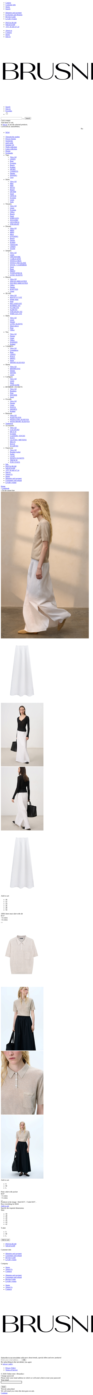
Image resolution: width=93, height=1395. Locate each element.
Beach (12, 165)
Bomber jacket (15, 452)
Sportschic (9, 141)
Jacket (12, 454)
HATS (12, 438)
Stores (7, 35)
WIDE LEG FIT (16, 314)
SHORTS (13, 409)
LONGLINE (14, 385)
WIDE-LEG (14, 218)
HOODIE (13, 395)
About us (8, 31)
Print (11, 301)
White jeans (14, 299)
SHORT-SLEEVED (17, 362)
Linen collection (11, 149)
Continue (4, 1393)
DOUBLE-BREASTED (19, 283)
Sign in (8, 37)
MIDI (12, 232)
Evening (13, 163)
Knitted (12, 167)
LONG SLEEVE (16, 275)
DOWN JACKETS (17, 458)
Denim (7, 151)
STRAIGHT (14, 224)
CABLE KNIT (15, 259)
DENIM (13, 192)
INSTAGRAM (10, 23)
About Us (8, 474)
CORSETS (14, 171)
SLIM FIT (13, 310)
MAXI (12, 188)
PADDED (13, 342)
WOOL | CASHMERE (18, 265)
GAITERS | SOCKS (17, 436)
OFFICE (13, 196)
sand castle (9, 143)
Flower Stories (10, 139)
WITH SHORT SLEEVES (20, 421)
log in (5, 125)
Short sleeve (14, 326)
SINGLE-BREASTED (18, 281)
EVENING (14, 236)
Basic (12, 269)
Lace (11, 177)
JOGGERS (14, 220)
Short (12, 383)
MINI (12, 230)
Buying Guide (10, 17)
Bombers (13, 391)
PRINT (12, 271)
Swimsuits (9, 153)
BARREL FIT (15, 306)
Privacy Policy (10, 1368)
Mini (11, 184)
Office (12, 212)
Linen (12, 200)
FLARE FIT (14, 308)
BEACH (13, 432)
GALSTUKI (14, 430)
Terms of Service (11, 1370)
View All (13, 157)
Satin (12, 202)
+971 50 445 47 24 (12, 27)
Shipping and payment (13, 13)
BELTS (13, 442)
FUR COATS (15, 462)
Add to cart (5, 1206)
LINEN (13, 159)
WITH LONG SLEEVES (19, 419)
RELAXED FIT (16, 304)
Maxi (12, 234)
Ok (24, 1360)
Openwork (14, 245)
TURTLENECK (16, 273)
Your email (5, 1380)
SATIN (12, 249)
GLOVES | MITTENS (18, 440)
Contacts (8, 33)
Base (11, 161)
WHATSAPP (10, 25)
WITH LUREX (15, 261)
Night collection (11, 147)
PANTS (13, 407)
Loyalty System (11, 19)
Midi (11, 186)
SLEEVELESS (15, 417)
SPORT (13, 169)
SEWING (13, 175)
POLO (12, 356)
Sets (6, 464)
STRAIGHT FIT (16, 312)
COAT (12, 456)
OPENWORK (15, 257)
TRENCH (13, 460)
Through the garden (12, 137)
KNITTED (14, 289)
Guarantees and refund (13, 480)
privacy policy (8, 1364)
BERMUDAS (15, 369)
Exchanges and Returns (13, 15)
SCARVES (14, 446)
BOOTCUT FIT (16, 297)
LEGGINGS (14, 222)
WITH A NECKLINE (18, 263)
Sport (12, 194)
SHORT (13, 373)
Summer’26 (9, 145)
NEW (7, 132)
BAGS (12, 444)
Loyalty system (10, 482)
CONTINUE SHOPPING (10, 127)
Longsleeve (14, 350)
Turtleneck (9, 424)
